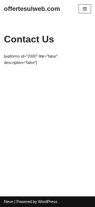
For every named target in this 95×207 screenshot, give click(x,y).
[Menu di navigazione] (85, 8)
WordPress (48, 201)
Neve (8, 201)
